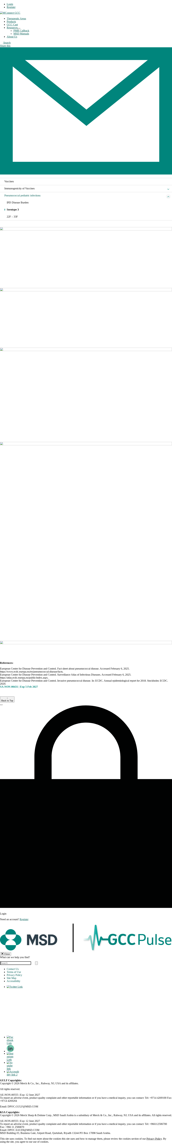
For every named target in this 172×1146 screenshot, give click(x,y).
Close (7, 954)
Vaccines (9, 181)
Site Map (11, 978)
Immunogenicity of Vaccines (19, 188)
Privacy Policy (14, 975)
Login (10, 4)
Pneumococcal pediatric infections (22, 195)
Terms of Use (14, 972)
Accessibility (13, 981)
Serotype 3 (13, 209)
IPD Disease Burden (18, 202)
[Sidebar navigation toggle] (168, 189)
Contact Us (13, 969)
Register (11, 7)
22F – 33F (12, 216)
